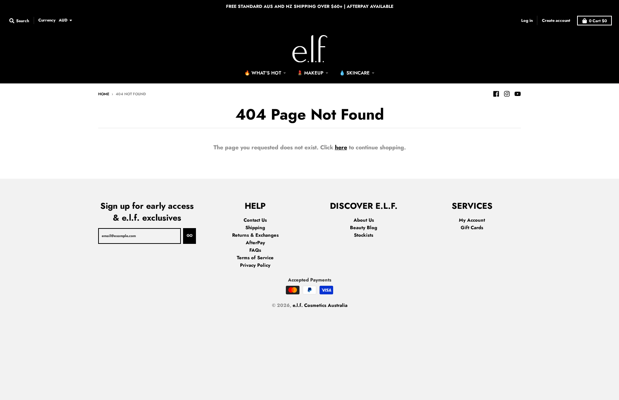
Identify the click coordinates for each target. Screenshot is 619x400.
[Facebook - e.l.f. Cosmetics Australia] (496, 94)
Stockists (363, 235)
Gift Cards (472, 227)
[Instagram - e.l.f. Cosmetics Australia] (507, 94)
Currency (47, 20)
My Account (472, 220)
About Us (364, 220)
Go (189, 235)
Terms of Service (255, 257)
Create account (556, 20)
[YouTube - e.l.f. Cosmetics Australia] (517, 94)
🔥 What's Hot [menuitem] (262, 72)
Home (103, 94)
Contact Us (255, 220)
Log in (527, 20)
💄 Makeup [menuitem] (310, 72)
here (341, 147)
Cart (598, 21)
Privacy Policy (255, 265)
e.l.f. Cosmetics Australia (320, 305)
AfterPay (255, 242)
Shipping (255, 227)
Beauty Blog (363, 227)
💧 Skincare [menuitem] (354, 72)
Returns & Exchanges (255, 235)
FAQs (255, 250)
